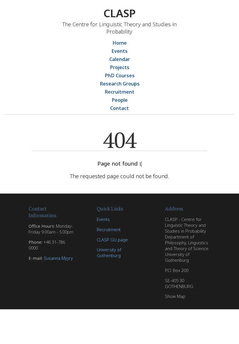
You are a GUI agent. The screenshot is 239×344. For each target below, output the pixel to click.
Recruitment (119, 91)
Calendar (119, 59)
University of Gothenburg (109, 252)
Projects (119, 67)
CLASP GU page (112, 240)
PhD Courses (120, 75)
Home (120, 42)
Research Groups (120, 83)
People (120, 99)
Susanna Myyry (58, 258)
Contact (119, 108)
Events (119, 51)
